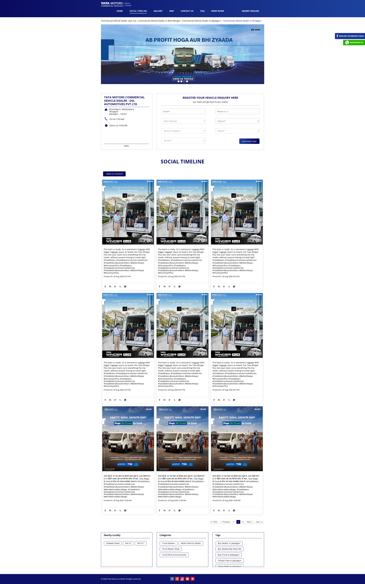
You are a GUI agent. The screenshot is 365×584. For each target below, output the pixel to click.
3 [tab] (184, 81)
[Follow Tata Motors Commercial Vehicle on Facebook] (172, 579)
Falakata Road (112, 543)
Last (258, 522)
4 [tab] (186, 81)
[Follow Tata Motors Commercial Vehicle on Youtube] (187, 579)
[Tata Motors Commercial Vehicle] (116, 4)
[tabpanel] (182, 54)
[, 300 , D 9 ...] (128, 439)
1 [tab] (178, 81)
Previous (226, 522)
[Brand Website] (193, 579)
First (215, 522)
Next (249, 522)
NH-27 (128, 543)
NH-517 (140, 543)
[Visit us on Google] (177, 579)
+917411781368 (116, 119)
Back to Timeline (114, 173)
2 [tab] (181, 81)
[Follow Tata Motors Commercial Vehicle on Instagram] (182, 579)
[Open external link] (350, 38)
